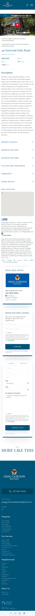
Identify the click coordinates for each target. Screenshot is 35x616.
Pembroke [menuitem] (5, 567)
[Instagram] (2, 509)
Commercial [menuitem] (5, 531)
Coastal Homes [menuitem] (6, 528)
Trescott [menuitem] (4, 571)
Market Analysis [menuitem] (7, 553)
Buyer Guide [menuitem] (5, 540)
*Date (6, 381)
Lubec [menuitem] (3, 569)
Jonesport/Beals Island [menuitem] (9, 578)
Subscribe (17, 346)
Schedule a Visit (23, 363)
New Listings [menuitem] (6, 522)
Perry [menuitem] (3, 565)
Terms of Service (10, 433)
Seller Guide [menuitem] (5, 542)
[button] (2, 25)
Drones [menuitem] (4, 549)
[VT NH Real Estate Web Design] (17, 603)
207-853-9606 (11, 293)
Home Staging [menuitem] (6, 544)
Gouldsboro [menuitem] (5, 580)
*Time (6, 387)
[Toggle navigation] (32, 5)
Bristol (26, 260)
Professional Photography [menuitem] (10, 546)
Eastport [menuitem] (4, 563)
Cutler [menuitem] (4, 573)
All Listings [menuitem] (5, 524)
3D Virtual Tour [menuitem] (6, 547)
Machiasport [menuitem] (5, 574)
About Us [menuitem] (5, 592)
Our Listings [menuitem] (5, 520)
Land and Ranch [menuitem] (7, 530)
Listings (9, 260)
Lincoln (19, 260)
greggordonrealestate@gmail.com (17, 502)
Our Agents (14, 299)
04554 (32, 260)
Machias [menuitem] (4, 576)
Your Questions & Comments (12, 393)
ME (14, 260)
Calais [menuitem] (3, 582)
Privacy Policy (6, 235)
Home (3, 260)
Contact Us (7, 299)
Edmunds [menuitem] (4, 584)
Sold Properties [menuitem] (6, 526)
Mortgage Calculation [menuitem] (8, 555)
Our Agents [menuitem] (5, 594)
